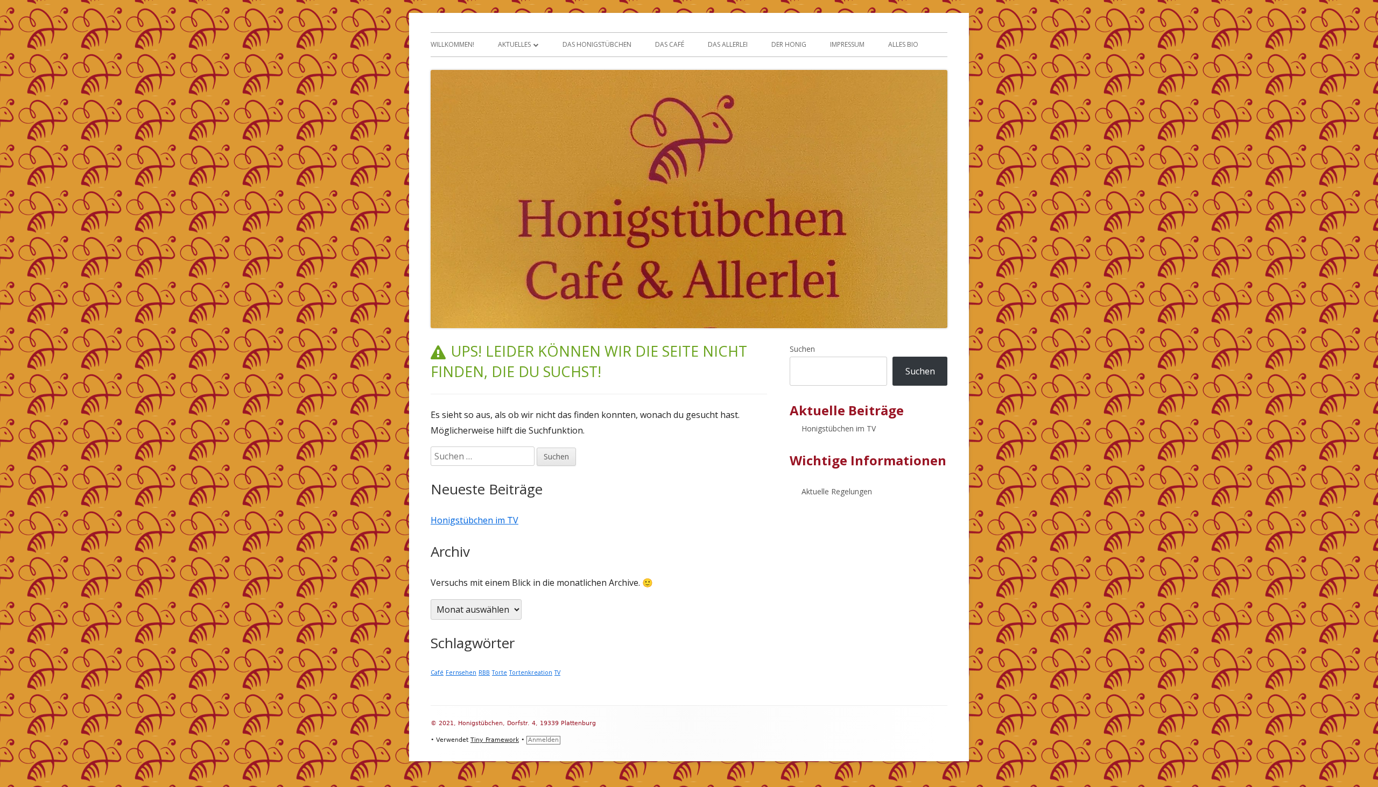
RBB (484, 672)
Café (437, 672)
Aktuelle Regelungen (837, 491)
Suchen (802, 349)
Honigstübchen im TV (474, 520)
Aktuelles (514, 44)
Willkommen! (452, 44)
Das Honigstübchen (597, 44)
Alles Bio (903, 44)
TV (557, 672)
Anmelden (543, 739)
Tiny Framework (494, 739)
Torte (499, 672)
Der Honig (788, 44)
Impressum (847, 44)
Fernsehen (461, 672)
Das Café (669, 44)
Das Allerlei (728, 44)
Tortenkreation (530, 672)
